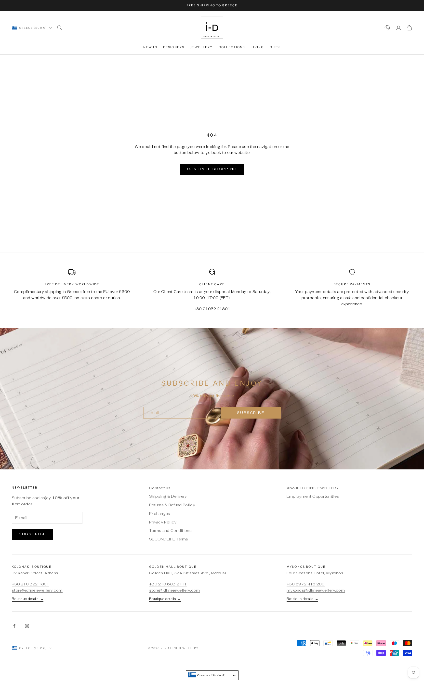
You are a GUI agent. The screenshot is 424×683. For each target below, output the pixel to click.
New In (150, 47)
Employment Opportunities (313, 496)
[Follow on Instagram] (27, 626)
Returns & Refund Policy (172, 505)
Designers (173, 47)
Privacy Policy (162, 522)
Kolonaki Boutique (32, 566)
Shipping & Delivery (168, 496)
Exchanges (159, 513)
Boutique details (27, 598)
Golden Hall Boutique (173, 566)
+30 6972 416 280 (306, 584)
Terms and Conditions (170, 530)
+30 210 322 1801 (30, 584)
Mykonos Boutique (306, 566)
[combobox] (212, 675)
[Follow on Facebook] (14, 626)
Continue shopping (212, 169)
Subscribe (250, 412)
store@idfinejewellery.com (37, 590)
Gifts (275, 47)
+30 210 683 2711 (168, 584)
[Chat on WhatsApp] (387, 27)
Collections (232, 47)
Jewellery (201, 47)
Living (257, 47)
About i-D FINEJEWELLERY (313, 488)
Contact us (160, 488)
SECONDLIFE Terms (168, 539)
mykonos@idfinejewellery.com (316, 590)
